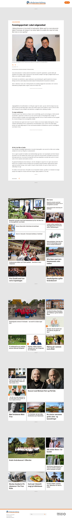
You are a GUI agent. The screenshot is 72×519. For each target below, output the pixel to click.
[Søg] (45, 514)
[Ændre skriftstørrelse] (12, 64)
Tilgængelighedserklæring (10, 517)
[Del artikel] (15, 64)
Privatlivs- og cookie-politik (10, 514)
